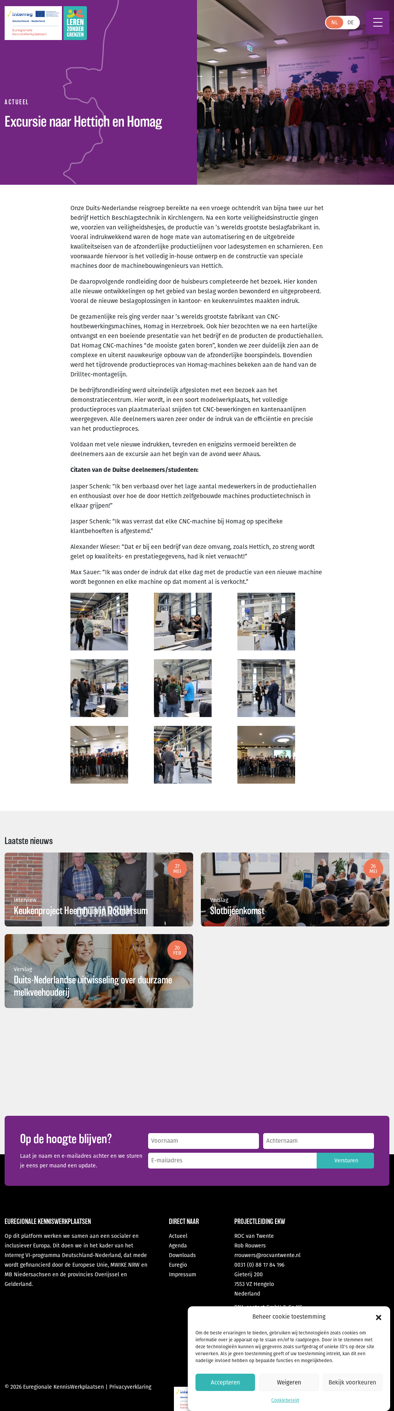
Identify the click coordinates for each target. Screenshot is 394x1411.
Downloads (182, 1255)
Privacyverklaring (130, 1387)
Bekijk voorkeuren (352, 1382)
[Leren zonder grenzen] (75, 23)
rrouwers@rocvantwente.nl (267, 1255)
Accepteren (225, 1382)
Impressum (182, 1274)
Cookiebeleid (285, 1400)
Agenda (178, 1245)
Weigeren (289, 1382)
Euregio (178, 1265)
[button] (378, 1317)
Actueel (178, 1236)
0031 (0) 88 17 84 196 (259, 1265)
